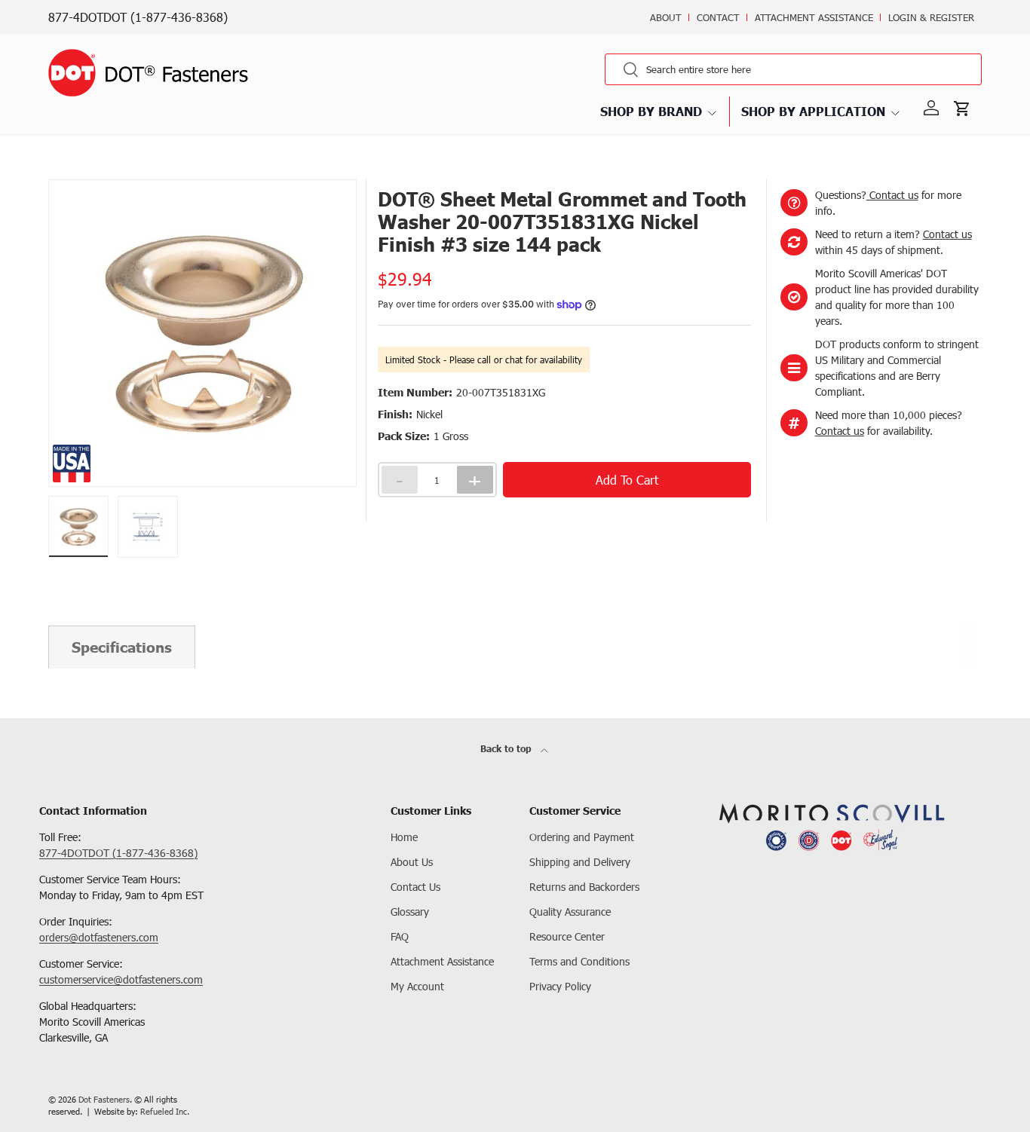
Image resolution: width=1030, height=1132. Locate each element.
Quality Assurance (570, 911)
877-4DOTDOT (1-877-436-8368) (138, 17)
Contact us (892, 194)
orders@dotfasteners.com (98, 937)
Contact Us (415, 886)
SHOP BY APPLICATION (813, 111)
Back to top (507, 748)
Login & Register (931, 17)
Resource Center (567, 936)
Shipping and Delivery (579, 861)
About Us (412, 861)
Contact (718, 17)
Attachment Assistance (814, 17)
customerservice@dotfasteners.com (121, 979)
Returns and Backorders (584, 886)
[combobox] (793, 69)
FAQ (400, 936)
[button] (965, 108)
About (666, 17)
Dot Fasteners (104, 1099)
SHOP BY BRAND (651, 111)
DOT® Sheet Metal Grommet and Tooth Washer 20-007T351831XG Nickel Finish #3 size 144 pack (280, 178)
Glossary (410, 911)
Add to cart (627, 480)
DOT (57, 178)
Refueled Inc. (164, 1111)
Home (404, 837)
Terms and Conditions (579, 961)
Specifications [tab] (122, 647)
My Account (417, 986)
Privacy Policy (560, 986)
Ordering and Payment (581, 837)
